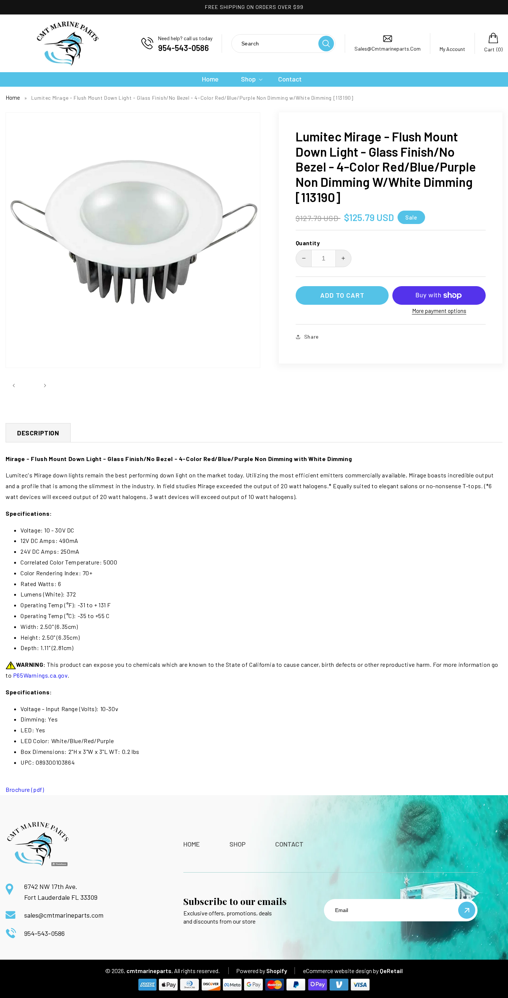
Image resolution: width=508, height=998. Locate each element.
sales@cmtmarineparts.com (63, 915)
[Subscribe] (466, 910)
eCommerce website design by (341, 970)
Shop (237, 844)
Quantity (308, 243)
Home (13, 97)
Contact (289, 844)
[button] (248, 79)
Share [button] (311, 336)
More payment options (439, 310)
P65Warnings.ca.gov (40, 675)
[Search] (326, 43)
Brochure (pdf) (25, 789)
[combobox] (274, 43)
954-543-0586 (44, 933)
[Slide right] (45, 385)
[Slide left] (14, 385)
